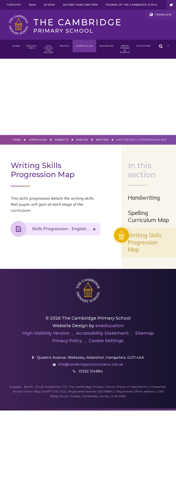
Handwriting (144, 197)
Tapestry (14, 4)
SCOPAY (49, 4)
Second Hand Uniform (80, 4)
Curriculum (38, 139)
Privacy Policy (67, 340)
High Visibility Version (46, 333)
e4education (109, 325)
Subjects (62, 139)
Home (17, 139)
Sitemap (144, 333)
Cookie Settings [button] (106, 340)
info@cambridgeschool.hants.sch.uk (90, 364)
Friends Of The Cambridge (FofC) (132, 4)
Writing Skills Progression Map (141, 139)
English (82, 139)
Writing (102, 139)
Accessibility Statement (102, 333)
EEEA (32, 4)
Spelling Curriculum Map (148, 216)
